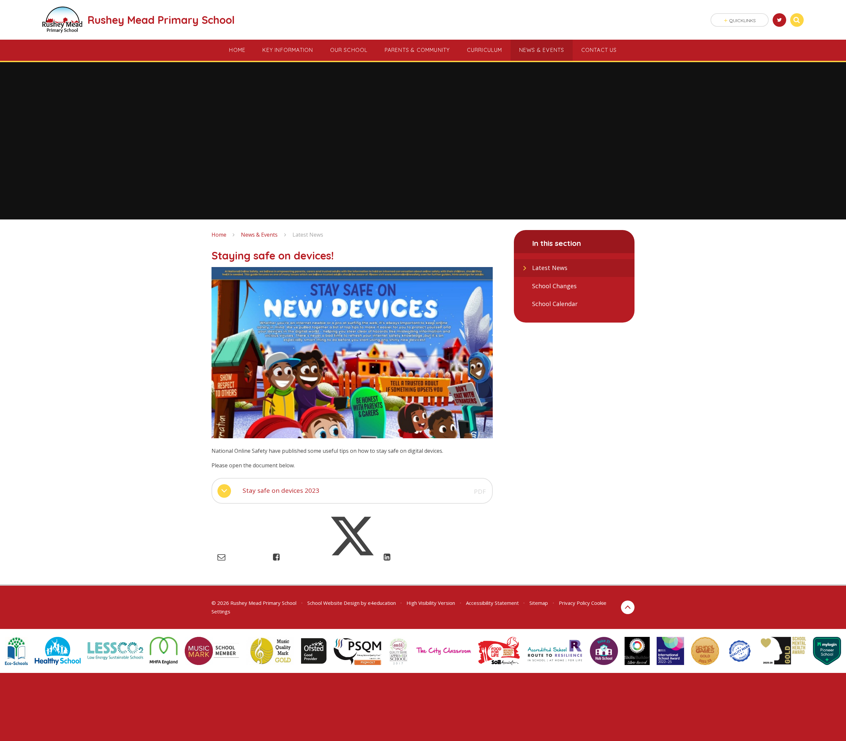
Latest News (307, 234)
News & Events (259, 234)
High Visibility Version (430, 603)
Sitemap (538, 603)
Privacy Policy (574, 603)
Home (219, 234)
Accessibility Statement (492, 603)
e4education (382, 603)
